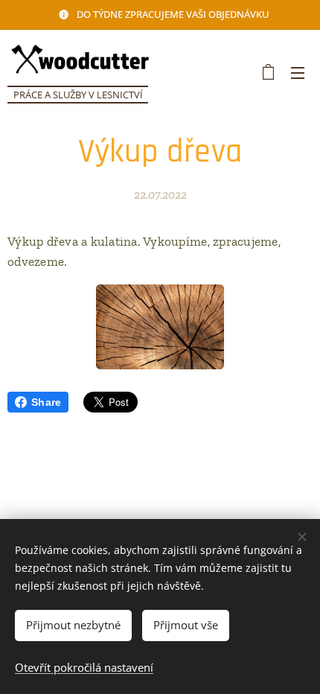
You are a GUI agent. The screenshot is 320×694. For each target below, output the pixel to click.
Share (46, 402)
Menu (298, 72)
